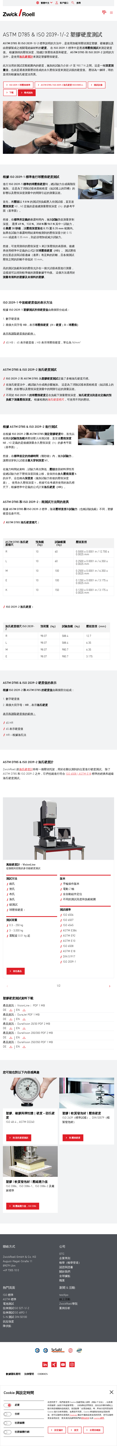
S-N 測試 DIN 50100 (15, 1317)
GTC (61, 1254)
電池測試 (8, 1304)
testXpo (63, 1295)
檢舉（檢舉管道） (70, 1262)
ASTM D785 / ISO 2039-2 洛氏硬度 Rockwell (62, 85)
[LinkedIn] (45, 1366)
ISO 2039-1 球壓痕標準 (19, 85)
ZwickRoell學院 (68, 1304)
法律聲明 (29, 1374)
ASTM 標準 (9, 1299)
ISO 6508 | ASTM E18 (78, 774)
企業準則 (64, 1258)
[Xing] (54, 1366)
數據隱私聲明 (13, 1374)
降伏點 (7, 1326)
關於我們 (64, 1271)
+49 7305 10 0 (11, 1270)
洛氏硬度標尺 (56, 399)
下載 (11, 93)
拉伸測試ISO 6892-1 (15, 1312)
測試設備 (98, 85)
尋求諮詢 (28, 93)
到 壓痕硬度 (74, 1138)
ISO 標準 (8, 1295)
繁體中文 (45, 3)
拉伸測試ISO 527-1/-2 (16, 1308)
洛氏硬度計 (26, 769)
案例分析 (64, 1308)
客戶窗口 (64, 3)
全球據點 (64, 1276)
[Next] (109, 986)
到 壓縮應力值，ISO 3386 (24, 1206)
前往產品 (17, 971)
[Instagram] (72, 1366)
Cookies (43, 1374)
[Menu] (111, 12)
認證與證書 (66, 1267)
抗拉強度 (8, 1321)
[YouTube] (63, 1366)
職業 (62, 1280)
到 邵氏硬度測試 (20, 1138)
